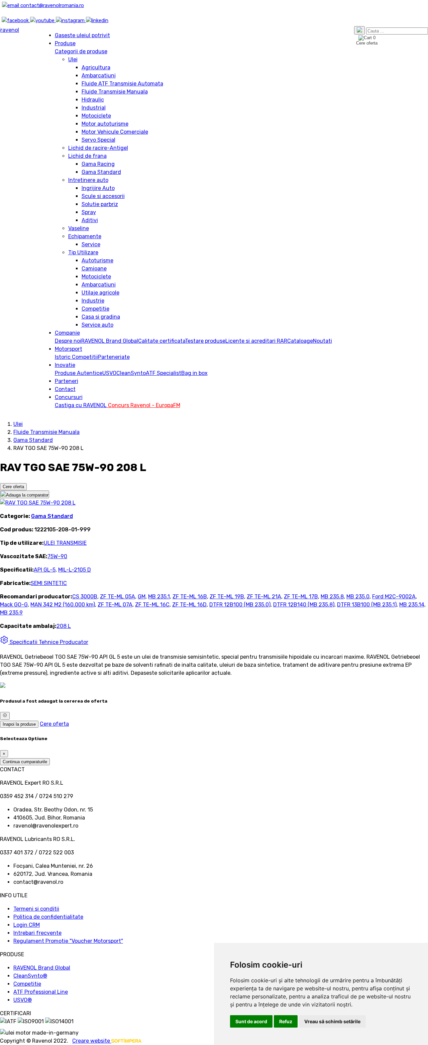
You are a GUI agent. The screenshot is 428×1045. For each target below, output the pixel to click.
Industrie (93, 301)
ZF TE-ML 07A (115, 604)
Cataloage (300, 341)
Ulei (73, 59)
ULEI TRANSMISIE (65, 543)
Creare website (91, 1041)
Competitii (85, 357)
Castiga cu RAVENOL (81, 405)
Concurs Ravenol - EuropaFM (143, 405)
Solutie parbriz (100, 204)
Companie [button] (67, 333)
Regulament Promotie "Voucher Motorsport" (68, 941)
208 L (64, 626)
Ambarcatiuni (99, 75)
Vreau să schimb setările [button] (332, 1021)
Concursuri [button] (69, 397)
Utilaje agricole (100, 292)
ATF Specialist (163, 373)
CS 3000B (84, 596)
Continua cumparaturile (25, 761)
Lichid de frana (87, 156)
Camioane (94, 268)
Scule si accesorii (103, 196)
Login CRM (26, 925)
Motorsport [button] (68, 349)
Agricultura (96, 67)
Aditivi (90, 220)
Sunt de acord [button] (251, 1021)
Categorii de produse (81, 51)
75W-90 (57, 556)
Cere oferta (13, 486)
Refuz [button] (285, 1021)
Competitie (95, 309)
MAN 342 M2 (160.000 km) (62, 604)
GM (141, 596)
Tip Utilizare (83, 252)
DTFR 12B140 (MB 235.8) (303, 604)
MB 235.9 (11, 612)
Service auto (97, 325)
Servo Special (98, 140)
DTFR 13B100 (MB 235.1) (367, 604)
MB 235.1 (159, 596)
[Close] (5, 715)
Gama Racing (98, 164)
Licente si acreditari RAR (256, 341)
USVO (109, 373)
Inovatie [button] (65, 365)
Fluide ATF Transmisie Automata (122, 83)
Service (91, 244)
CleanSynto (131, 373)
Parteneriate (114, 357)
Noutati (322, 341)
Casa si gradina (101, 317)
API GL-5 (45, 570)
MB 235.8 (332, 596)
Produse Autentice (78, 373)
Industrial (94, 108)
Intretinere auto (88, 180)
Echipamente (84, 236)
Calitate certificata (161, 341)
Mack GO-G (14, 604)
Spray (89, 212)
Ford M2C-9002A (394, 596)
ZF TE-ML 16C (152, 604)
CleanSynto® (30, 976)
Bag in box (194, 373)
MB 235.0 (357, 596)
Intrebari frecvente (37, 933)
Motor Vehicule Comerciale (115, 132)
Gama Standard (101, 172)
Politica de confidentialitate (48, 917)
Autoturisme (97, 260)
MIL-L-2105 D (74, 570)
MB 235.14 (411, 604)
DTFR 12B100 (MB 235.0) (240, 604)
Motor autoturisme (105, 124)
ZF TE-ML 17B (301, 596)
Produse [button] (65, 43)
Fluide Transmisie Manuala (115, 91)
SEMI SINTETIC (49, 583)
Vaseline (78, 228)
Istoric (63, 357)
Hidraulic (93, 99)
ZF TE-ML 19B (227, 596)
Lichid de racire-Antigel (98, 148)
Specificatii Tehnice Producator (48, 642)
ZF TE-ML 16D (189, 604)
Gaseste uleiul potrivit (82, 35)
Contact (65, 389)
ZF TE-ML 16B (190, 596)
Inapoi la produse (19, 724)
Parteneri (66, 381)
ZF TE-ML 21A (264, 596)
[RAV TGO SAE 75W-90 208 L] (38, 503)
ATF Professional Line (40, 992)
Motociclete (96, 116)
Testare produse (205, 341)
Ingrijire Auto (98, 188)
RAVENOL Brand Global (109, 341)
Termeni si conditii (36, 909)
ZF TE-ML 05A (117, 596)
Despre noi (68, 341)
